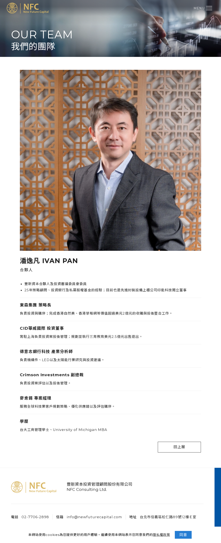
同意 (183, 535)
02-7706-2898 (35, 517)
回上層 (179, 447)
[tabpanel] (110, 36)
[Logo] (28, 8)
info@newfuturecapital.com (94, 517)
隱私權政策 (161, 535)
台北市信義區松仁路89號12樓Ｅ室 (168, 517)
